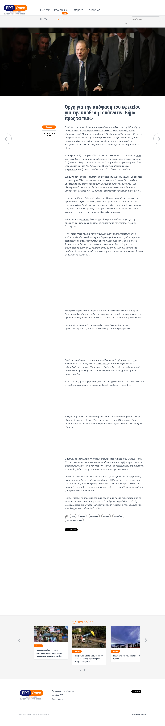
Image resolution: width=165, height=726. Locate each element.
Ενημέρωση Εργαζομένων (63, 691)
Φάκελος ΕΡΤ (57, 695)
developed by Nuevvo (139, 714)
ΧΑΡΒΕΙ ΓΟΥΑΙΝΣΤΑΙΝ (74, 520)
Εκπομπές (77, 10)
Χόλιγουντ (102, 363)
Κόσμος (60, 19)
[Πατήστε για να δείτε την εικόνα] (82, 61)
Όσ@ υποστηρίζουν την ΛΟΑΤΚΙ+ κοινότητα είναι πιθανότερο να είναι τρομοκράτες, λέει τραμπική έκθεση (49, 653)
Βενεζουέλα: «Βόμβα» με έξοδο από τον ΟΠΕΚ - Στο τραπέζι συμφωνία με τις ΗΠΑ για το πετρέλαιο (89, 659)
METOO (82, 516)
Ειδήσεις (45, 10)
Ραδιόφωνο (61, 11)
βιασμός (106, 516)
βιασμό (72, 169)
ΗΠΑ (73, 516)
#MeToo (120, 134)
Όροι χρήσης (57, 699)
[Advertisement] (104, 569)
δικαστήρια (118, 516)
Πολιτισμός (93, 10)
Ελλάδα (44, 19)
